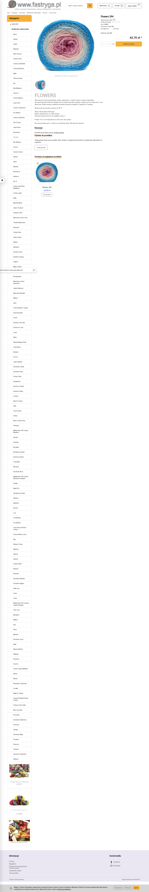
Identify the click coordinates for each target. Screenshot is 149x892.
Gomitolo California (19, 720)
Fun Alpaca (17, 523)
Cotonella (16, 462)
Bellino (15, 620)
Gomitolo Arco (18, 472)
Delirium (16, 759)
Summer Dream (18, 457)
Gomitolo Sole (18, 372)
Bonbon (15, 352)
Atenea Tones (18, 544)
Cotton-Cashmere (19, 108)
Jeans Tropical (18, 208)
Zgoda (136, 888)
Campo (15, 730)
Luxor (15, 332)
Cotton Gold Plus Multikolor (19, 187)
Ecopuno (16, 659)
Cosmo (15, 664)
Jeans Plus (17, 127)
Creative (16, 739)
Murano (15, 634)
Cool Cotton (17, 411)
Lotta (15, 598)
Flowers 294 (46, 187)
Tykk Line (16, 588)
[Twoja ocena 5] (120, 22)
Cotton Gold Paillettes (20, 669)
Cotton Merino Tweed (20, 308)
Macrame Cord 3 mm (20, 218)
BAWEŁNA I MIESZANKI (20, 29)
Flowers (16, 137)
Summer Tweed (18, 386)
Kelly (14, 644)
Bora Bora (16, 132)
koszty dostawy (19, 879)
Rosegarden (17, 276)
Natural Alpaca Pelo (19, 342)
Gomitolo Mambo (19, 579)
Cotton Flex (17, 232)
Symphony (16, 381)
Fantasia (16, 425)
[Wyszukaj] (90, 5)
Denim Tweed (17, 401)
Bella (14, 73)
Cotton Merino (18, 98)
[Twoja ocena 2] (114, 22)
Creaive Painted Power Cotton (20, 699)
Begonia (16, 49)
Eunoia (15, 508)
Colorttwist (17, 347)
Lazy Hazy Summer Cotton (19, 528)
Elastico (16, 498)
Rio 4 (15, 181)
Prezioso (16, 725)
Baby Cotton (17, 267)
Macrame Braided (19, 293)
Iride (14, 406)
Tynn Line (16, 610)
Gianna (15, 554)
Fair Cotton (17, 122)
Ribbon (15, 298)
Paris (15, 162)
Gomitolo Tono (18, 639)
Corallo (15, 688)
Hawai (15, 39)
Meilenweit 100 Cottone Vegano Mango (21, 604)
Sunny (15, 416)
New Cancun (17, 54)
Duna (15, 629)
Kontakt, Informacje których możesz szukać (18, 867)
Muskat (15, 167)
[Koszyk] (119, 5)
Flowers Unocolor (19, 323)
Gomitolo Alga (18, 734)
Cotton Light (17, 193)
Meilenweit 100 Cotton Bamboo (20, 431)
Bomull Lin (16, 171)
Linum (15, 318)
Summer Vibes (18, 391)
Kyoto (15, 674)
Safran (15, 157)
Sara (14, 303)
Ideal (14, 337)
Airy (14, 539)
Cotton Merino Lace (20, 534)
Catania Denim (18, 271)
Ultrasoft (16, 227)
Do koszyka (47, 194)
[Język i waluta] (134, 5)
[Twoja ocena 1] (112, 22)
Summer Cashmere (19, 754)
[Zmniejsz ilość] (110, 44)
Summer (16, 574)
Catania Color (17, 213)
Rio (14, 83)
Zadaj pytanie (41, 147)
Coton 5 (16, 93)
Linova (15, 147)
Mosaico (16, 467)
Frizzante (16, 715)
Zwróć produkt (13, 873)
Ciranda (15, 442)
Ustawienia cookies (15, 870)
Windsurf (16, 247)
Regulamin (12, 864)
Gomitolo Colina (18, 367)
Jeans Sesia (17, 237)
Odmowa (128, 888)
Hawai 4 (16, 176)
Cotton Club (17, 376)
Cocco (15, 357)
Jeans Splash (17, 362)
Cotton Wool (17, 564)
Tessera (16, 749)
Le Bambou (17, 518)
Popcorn (16, 744)
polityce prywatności (64, 889)
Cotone (15, 396)
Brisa (15, 34)
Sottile (15, 483)
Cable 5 (15, 262)
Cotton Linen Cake (19, 705)
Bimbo (15, 678)
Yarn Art (111, 26)
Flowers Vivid (17, 252)
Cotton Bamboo (18, 68)
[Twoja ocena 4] (118, 22)
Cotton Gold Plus (19, 117)
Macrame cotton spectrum (18, 282)
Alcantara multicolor (20, 683)
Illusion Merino (18, 649)
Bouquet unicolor (19, 452)
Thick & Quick (17, 78)
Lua (14, 513)
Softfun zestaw (18, 257)
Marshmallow (17, 203)
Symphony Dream (19, 493)
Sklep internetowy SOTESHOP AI (131, 879)
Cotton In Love (18, 327)
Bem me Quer (17, 710)
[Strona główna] (34, 5)
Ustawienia (118, 888)
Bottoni (15, 569)
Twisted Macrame (19, 222)
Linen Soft (16, 103)
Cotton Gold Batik (19, 64)
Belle (14, 198)
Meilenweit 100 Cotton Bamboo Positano (20, 478)
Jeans (15, 44)
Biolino (15, 242)
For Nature (16, 113)
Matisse (16, 549)
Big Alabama (17, 88)
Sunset (15, 437)
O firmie (11, 861)
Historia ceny (105, 33)
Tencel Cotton (18, 152)
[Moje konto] (105, 5)
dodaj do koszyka (128, 44)
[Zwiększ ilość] (102, 44)
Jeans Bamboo (18, 288)
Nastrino (16, 503)
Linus (15, 593)
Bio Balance (17, 142)
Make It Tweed (18, 693)
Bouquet (16, 447)
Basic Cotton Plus (19, 421)
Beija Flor (16, 488)
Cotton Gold (17, 59)
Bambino (16, 615)
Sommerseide (18, 313)
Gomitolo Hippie (18, 583)
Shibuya (15, 654)
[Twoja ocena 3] (116, 22)
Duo (14, 625)
